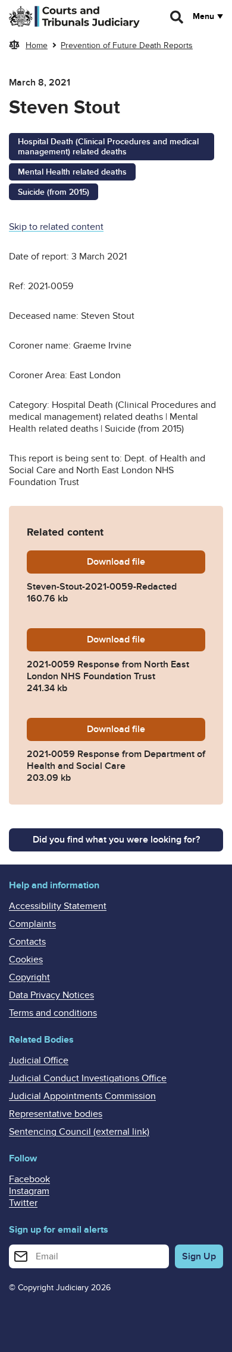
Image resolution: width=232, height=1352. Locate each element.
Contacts (27, 942)
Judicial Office (38, 1060)
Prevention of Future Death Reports (127, 45)
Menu (203, 16)
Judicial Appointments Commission (82, 1096)
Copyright (29, 977)
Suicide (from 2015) (53, 192)
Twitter (23, 1203)
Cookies (26, 959)
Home (37, 45)
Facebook (29, 1179)
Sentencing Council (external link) (79, 1132)
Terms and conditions (53, 1013)
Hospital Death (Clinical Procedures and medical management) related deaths (108, 147)
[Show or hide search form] (177, 17)
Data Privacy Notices (51, 995)
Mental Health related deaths (72, 172)
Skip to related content (56, 227)
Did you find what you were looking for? (116, 840)
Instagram (29, 1191)
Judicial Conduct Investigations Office (88, 1078)
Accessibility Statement (57, 906)
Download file (146, 562)
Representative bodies (55, 1114)
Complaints (32, 924)
